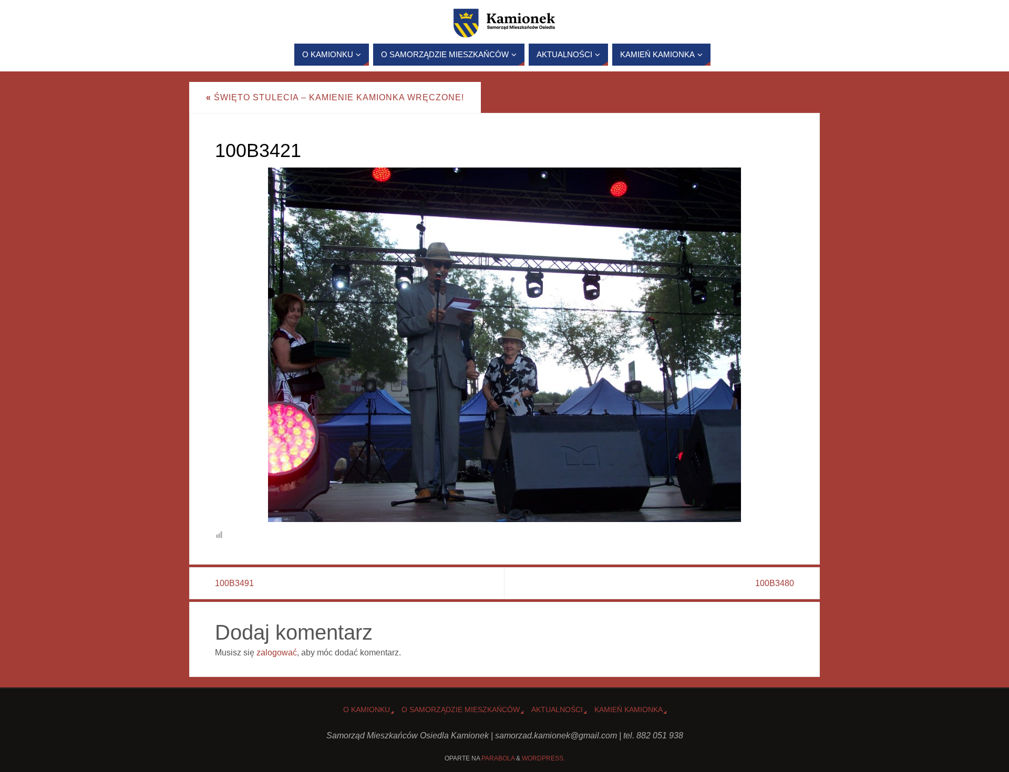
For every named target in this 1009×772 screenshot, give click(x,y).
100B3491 (234, 583)
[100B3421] (504, 345)
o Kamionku (366, 709)
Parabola (497, 758)
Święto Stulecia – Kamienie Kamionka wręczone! (335, 97)
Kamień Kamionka (628, 709)
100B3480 (774, 583)
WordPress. (543, 758)
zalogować (276, 652)
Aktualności (557, 709)
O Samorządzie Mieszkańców (460, 709)
